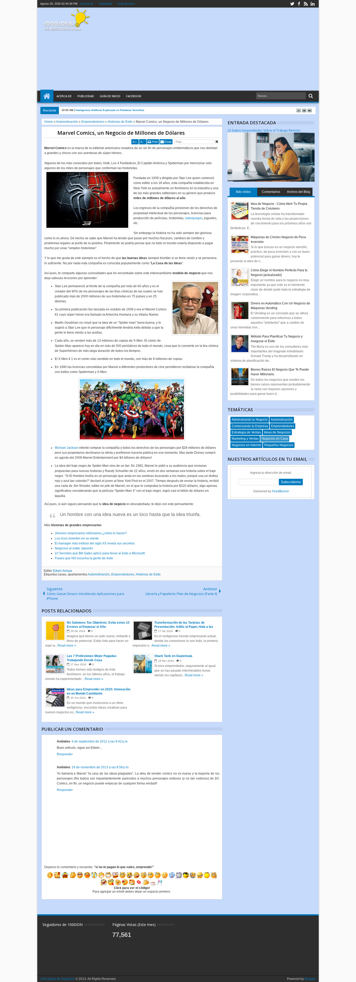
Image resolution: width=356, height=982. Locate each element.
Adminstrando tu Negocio (250, 419)
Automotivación (99, 574)
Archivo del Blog (298, 192)
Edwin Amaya (62, 571)
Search (310, 96)
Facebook (133, 96)
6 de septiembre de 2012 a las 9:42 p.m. (100, 741)
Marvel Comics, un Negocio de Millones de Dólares (121, 132)
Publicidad (105, 3)
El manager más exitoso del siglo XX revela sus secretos (95, 543)
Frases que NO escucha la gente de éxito (84, 558)
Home (46, 96)
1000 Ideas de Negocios (57, 979)
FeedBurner (280, 491)
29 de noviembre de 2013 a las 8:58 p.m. (100, 767)
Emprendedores (122, 574)
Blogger (310, 979)
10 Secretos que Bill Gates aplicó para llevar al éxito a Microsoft (100, 553)
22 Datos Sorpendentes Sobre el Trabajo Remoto (264, 130)
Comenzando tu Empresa (250, 426)
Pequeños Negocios (278, 445)
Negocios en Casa (275, 438)
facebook (299, 4)
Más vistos (243, 192)
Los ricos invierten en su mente (77, 538)
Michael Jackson (66, 448)
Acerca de (86, 3)
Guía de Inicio (110, 96)
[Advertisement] (219, 49)
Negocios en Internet (246, 445)
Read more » (67, 645)
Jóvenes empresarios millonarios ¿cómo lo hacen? (91, 533)
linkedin (312, 4)
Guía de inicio (126, 3)
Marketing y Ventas (245, 438)
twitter (292, 4)
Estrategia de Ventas (246, 432)
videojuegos (193, 218)
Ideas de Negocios (277, 432)
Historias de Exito (148, 574)
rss (305, 4)
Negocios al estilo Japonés (74, 548)
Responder (65, 754)
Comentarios (271, 192)
